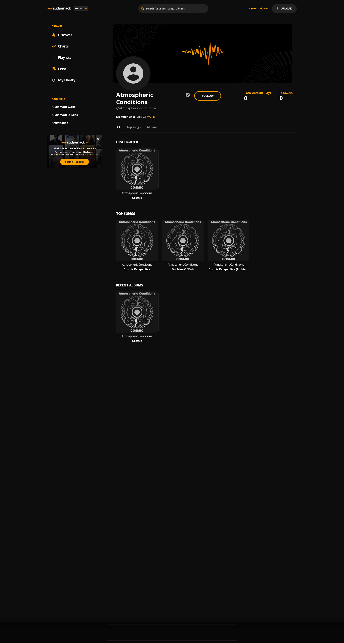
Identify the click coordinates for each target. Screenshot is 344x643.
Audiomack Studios (65, 115)
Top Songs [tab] (133, 127)
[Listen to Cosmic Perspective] (137, 240)
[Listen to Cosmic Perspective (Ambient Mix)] (228, 240)
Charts (63, 46)
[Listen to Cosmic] (137, 169)
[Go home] (59, 8)
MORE (151, 117)
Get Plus (81, 8)
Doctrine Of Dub (183, 269)
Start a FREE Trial (74, 161)
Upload (287, 8)
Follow (207, 96)
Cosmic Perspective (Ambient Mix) (229, 269)
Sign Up (253, 8)
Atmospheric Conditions (137, 193)
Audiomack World (64, 107)
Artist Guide (60, 123)
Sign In (263, 8)
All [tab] (118, 127)
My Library (66, 80)
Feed (62, 68)
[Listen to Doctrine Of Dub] (183, 240)
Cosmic (137, 198)
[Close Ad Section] (98, 139)
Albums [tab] (152, 127)
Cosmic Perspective (137, 269)
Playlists (64, 57)
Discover (65, 34)
